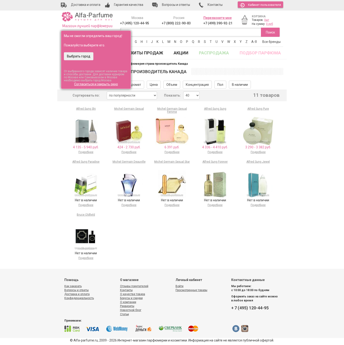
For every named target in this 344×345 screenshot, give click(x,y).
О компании (128, 302)
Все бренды (271, 42)
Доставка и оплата (77, 294)
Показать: (172, 95)
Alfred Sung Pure (258, 108)
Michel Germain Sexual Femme (172, 110)
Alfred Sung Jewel (258, 161)
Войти (179, 286)
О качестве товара (132, 294)
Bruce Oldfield (86, 214)
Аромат (135, 84)
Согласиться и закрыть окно (96, 84)
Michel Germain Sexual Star (172, 161)
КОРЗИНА (259, 16)
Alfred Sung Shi (86, 108)
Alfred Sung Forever (215, 161)
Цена (154, 84)
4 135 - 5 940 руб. (86, 147)
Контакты (126, 290)
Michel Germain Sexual (129, 108)
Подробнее (85, 152)
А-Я (254, 42)
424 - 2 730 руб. (129, 147)
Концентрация (197, 84)
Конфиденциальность (79, 298)
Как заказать (73, 286)
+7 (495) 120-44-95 (134, 23)
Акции (181, 52)
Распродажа (214, 52)
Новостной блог (130, 310)
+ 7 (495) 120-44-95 (250, 307)
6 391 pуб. (172, 147)
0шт (266, 20)
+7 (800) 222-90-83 (176, 23)
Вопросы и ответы (76, 290)
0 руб (269, 24)
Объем (171, 84)
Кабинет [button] (264, 5)
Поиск (270, 32)
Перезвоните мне (217, 18)
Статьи (124, 314)
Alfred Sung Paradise (85, 161)
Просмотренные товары (191, 290)
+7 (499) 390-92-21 (217, 23)
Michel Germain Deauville (129, 161)
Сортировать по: (86, 95)
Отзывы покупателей (134, 286)
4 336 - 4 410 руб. (215, 147)
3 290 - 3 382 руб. (258, 147)
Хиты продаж (147, 52)
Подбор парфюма (260, 52)
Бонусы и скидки (131, 298)
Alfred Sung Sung (215, 108)
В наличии (240, 84)
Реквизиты (127, 306)
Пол (220, 84)
